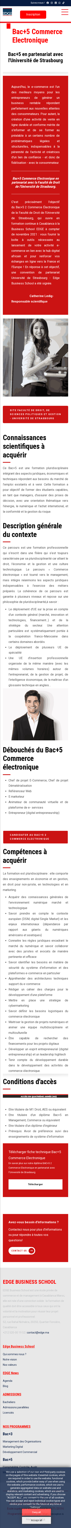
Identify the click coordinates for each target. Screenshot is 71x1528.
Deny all (36, 1512)
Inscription (33, 14)
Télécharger (35, 1184)
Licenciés (8, 1412)
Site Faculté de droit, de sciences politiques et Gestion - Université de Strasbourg (35, 414)
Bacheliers (9, 1402)
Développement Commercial (20, 1452)
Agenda (7, 1380)
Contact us (19, 1250)
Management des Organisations (22, 1441)
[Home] (7, 12)
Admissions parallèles (16, 1407)
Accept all (36, 1520)
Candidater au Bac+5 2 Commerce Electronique (29, 837)
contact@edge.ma (38, 1332)
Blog (5, 1386)
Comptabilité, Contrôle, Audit (20, 1467)
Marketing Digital (13, 1446)
